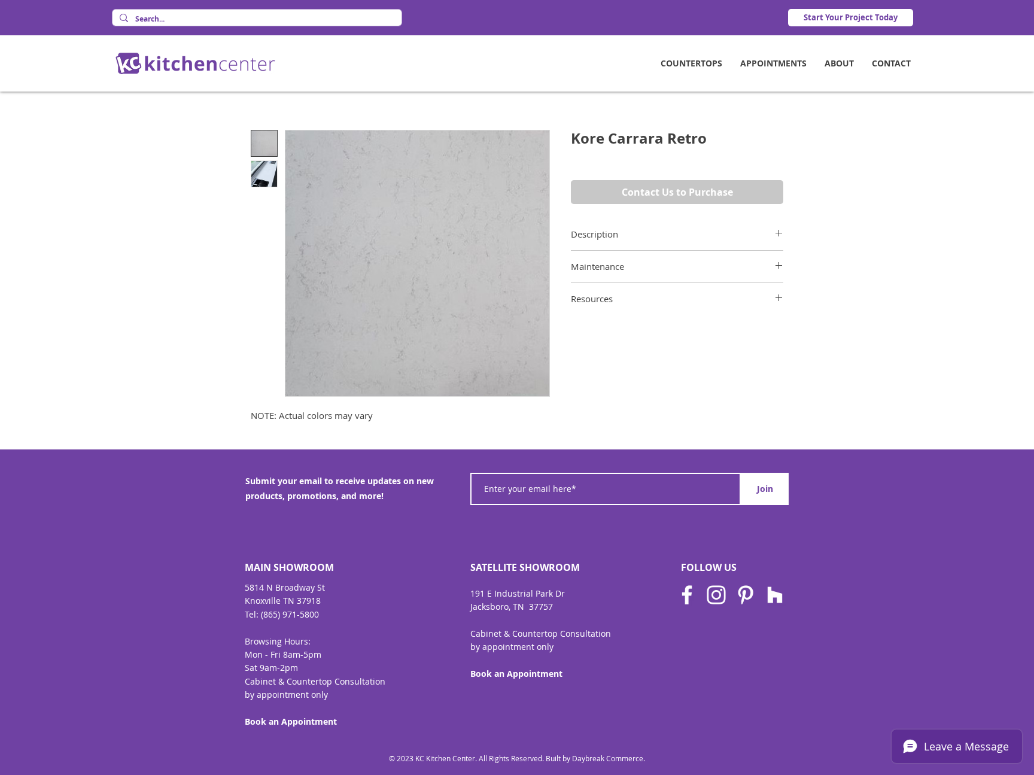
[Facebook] (687, 594)
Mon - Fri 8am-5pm (283, 654)
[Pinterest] (745, 594)
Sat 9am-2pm (271, 667)
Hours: (297, 641)
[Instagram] (716, 594)
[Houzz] (774, 594)
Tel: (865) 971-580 (279, 614)
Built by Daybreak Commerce (594, 758)
